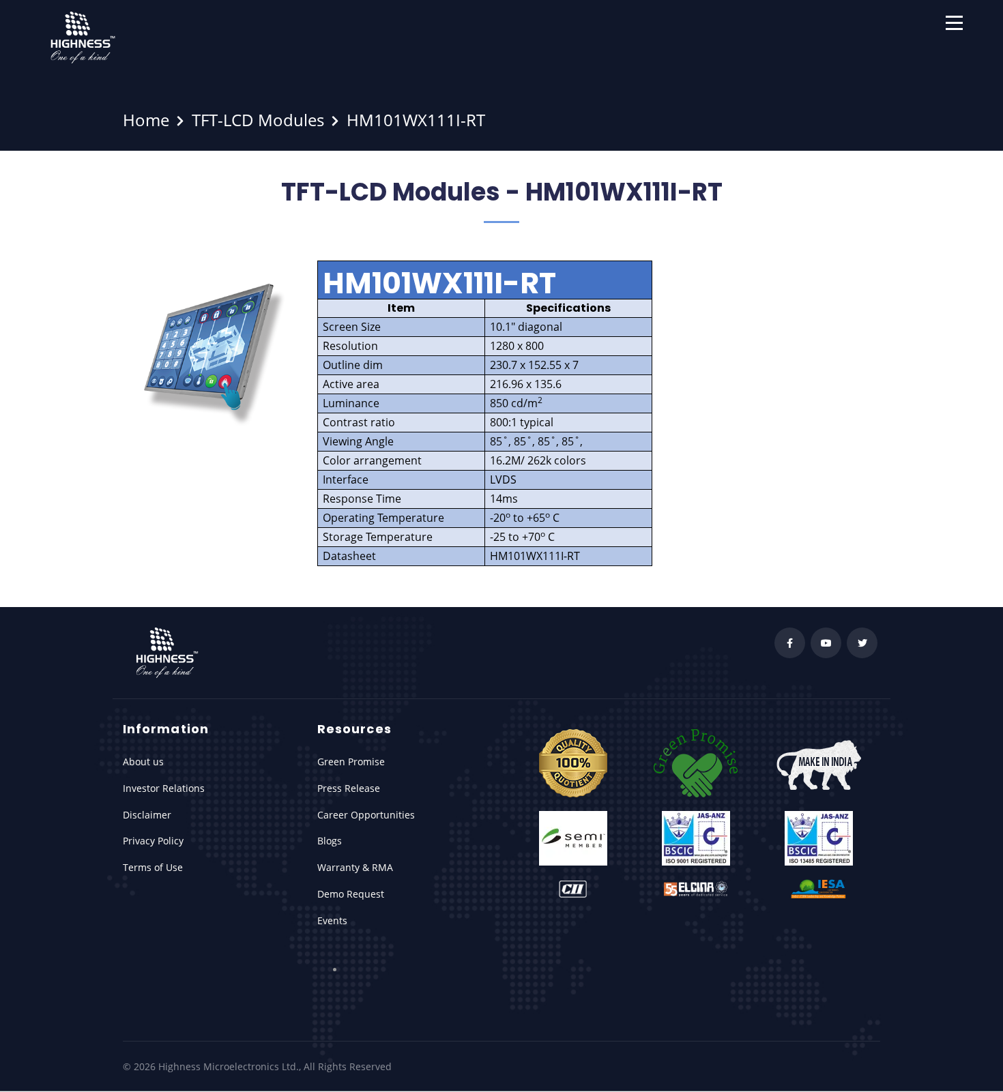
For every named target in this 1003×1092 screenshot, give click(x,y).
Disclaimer (147, 814)
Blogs (329, 840)
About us (143, 761)
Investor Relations (164, 788)
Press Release (348, 788)
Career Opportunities (366, 814)
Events (332, 920)
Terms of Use (153, 867)
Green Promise (351, 761)
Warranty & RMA (355, 867)
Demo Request (350, 893)
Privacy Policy (153, 840)
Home (146, 119)
